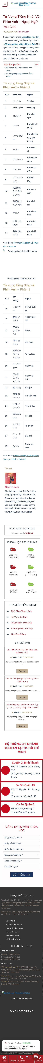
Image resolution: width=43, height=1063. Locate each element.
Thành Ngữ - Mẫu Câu (21, 622)
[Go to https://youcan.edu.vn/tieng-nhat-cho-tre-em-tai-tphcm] (31, 552)
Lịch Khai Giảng (18, 634)
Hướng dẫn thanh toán (14, 928)
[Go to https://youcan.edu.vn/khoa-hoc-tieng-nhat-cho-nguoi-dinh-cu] (13, 587)
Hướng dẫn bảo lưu (13, 932)
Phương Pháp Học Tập (22, 628)
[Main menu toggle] (4, 4)
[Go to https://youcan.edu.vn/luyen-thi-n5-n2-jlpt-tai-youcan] (31, 570)
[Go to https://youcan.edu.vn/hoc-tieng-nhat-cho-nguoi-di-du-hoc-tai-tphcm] (31, 587)
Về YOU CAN (11, 921)
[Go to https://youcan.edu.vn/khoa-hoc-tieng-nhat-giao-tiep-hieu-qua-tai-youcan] (13, 552)
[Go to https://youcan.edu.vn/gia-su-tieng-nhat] (13, 570)
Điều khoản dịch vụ (13, 936)
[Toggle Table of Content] (35, 64)
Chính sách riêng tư (13, 939)
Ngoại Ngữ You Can (30, 37)
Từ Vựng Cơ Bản (19, 617)
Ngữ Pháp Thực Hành (21, 611)
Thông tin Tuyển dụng (14, 925)
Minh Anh (17, 712)
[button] (22, 671)
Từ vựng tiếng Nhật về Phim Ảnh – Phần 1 (20, 69)
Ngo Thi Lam (17, 657)
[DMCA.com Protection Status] (16, 993)
